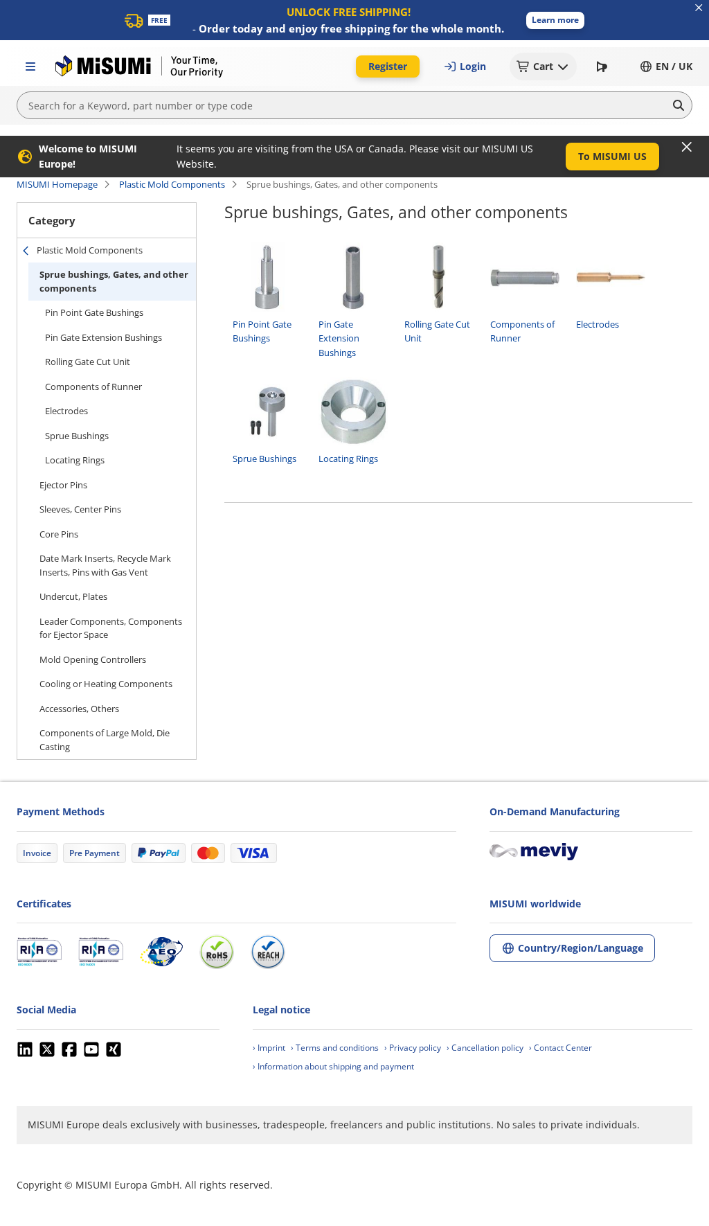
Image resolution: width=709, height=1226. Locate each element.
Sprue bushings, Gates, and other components (113, 281)
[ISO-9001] (39, 951)
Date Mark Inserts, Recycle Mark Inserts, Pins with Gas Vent (105, 565)
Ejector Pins (63, 485)
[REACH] (268, 951)
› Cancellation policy (485, 1048)
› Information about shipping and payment (333, 1066)
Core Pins (58, 534)
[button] (555, 20)
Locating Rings (75, 460)
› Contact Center (560, 1048)
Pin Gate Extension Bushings (103, 337)
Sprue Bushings (77, 435)
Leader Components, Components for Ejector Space (110, 628)
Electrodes (66, 411)
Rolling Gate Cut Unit (87, 361)
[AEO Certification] (161, 951)
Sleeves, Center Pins (80, 509)
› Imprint (269, 1048)
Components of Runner (93, 386)
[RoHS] (216, 951)
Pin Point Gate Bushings (94, 312)
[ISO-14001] (100, 951)
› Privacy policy (412, 1048)
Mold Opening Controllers (92, 659)
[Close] (687, 147)
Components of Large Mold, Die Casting (104, 740)
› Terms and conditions (335, 1048)
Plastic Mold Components (172, 184)
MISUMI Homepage (57, 184)
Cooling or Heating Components (105, 683)
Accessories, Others (79, 708)
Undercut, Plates (73, 596)
